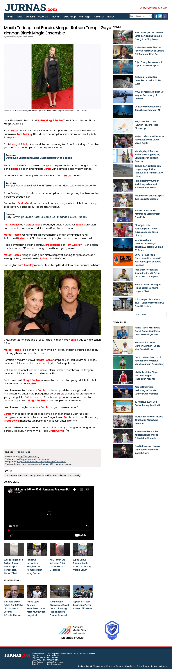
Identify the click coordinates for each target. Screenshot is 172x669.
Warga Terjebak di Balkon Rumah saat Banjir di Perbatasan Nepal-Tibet (13, 566)
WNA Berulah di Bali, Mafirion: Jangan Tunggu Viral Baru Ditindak (147, 346)
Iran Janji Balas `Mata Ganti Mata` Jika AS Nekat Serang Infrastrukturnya (13, 608)
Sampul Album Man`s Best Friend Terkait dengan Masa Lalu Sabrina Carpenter (51, 185)
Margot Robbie (54, 120)
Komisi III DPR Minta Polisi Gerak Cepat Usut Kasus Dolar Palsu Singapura (147, 331)
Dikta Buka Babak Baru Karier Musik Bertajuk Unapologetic (39, 157)
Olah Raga (84, 16)
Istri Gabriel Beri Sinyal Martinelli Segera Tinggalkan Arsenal (146, 375)
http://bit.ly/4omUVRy (28, 456)
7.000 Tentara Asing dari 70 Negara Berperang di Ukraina (149, 95)
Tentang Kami (99, 666)
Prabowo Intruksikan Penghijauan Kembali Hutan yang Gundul (34, 566)
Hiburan (56, 16)
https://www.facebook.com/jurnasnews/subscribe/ (41, 461)
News (19, 16)
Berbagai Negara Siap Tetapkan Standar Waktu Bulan (148, 80)
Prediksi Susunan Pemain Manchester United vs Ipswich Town (147, 450)
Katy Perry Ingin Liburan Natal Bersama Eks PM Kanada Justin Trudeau (46, 217)
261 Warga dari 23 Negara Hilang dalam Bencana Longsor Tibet (148, 288)
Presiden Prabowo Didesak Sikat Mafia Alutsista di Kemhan (149, 420)
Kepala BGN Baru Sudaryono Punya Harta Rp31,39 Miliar (83, 605)
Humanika (99, 16)
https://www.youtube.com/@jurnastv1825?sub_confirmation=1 (43, 464)
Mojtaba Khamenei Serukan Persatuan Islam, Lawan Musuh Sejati (149, 140)
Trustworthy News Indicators (155, 666)
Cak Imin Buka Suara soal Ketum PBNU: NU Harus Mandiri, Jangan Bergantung (149, 361)
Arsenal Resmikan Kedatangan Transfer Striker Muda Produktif (146, 390)
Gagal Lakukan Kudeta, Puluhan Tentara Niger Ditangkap (147, 125)
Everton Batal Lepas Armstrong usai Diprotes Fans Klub (147, 214)
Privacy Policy (136, 666)
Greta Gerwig (25, 203)
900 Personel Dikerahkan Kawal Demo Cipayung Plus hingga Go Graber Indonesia (59, 608)
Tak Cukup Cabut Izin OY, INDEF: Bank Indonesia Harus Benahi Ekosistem (149, 303)
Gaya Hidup (70, 16)
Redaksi (81, 666)
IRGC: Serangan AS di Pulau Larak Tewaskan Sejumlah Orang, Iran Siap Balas (149, 36)
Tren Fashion (11, 475)
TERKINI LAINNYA (140, 314)
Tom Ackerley (24, 134)
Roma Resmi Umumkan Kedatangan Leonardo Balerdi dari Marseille (147, 184)
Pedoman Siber (122, 666)
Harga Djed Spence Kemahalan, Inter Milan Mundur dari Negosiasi (36, 608)
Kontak (89, 666)
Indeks (110, 16)
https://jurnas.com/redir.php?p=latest (31, 459)
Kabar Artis (23, 475)
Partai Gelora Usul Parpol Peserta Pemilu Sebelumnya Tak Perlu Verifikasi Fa (149, 51)
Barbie (41, 120)
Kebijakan (110, 666)
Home (10, 16)
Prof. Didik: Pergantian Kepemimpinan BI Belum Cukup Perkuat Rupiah (147, 273)
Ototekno (43, 16)
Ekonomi (30, 16)
